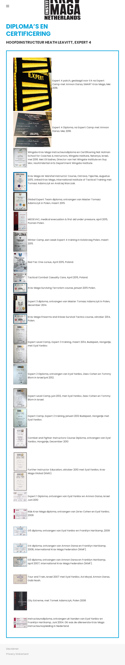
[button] (7, 6)
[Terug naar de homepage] (62, 6)
